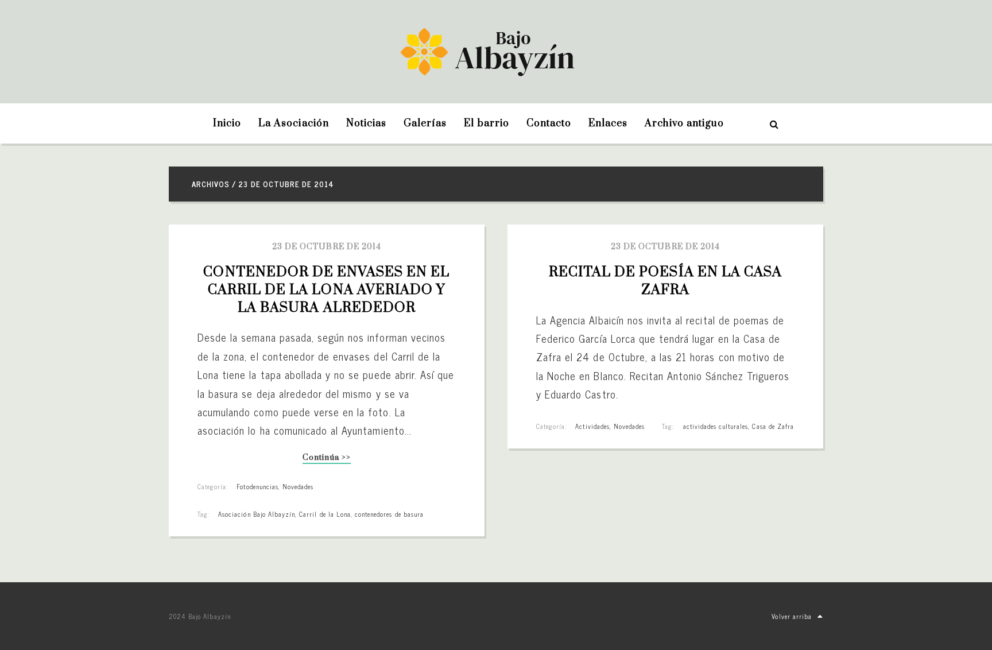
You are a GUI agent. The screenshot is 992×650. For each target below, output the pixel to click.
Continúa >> (326, 458)
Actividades (592, 426)
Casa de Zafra (773, 426)
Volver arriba (792, 616)
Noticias (366, 123)
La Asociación (293, 123)
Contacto (548, 123)
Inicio (227, 123)
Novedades (297, 486)
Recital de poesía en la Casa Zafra (667, 281)
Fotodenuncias (257, 486)
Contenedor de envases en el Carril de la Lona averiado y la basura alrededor (328, 290)
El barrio (486, 123)
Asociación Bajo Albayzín (256, 514)
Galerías (425, 123)
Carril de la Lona (325, 514)
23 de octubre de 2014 (326, 247)
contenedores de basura (389, 514)
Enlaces (607, 123)
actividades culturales (716, 426)
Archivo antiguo (684, 123)
